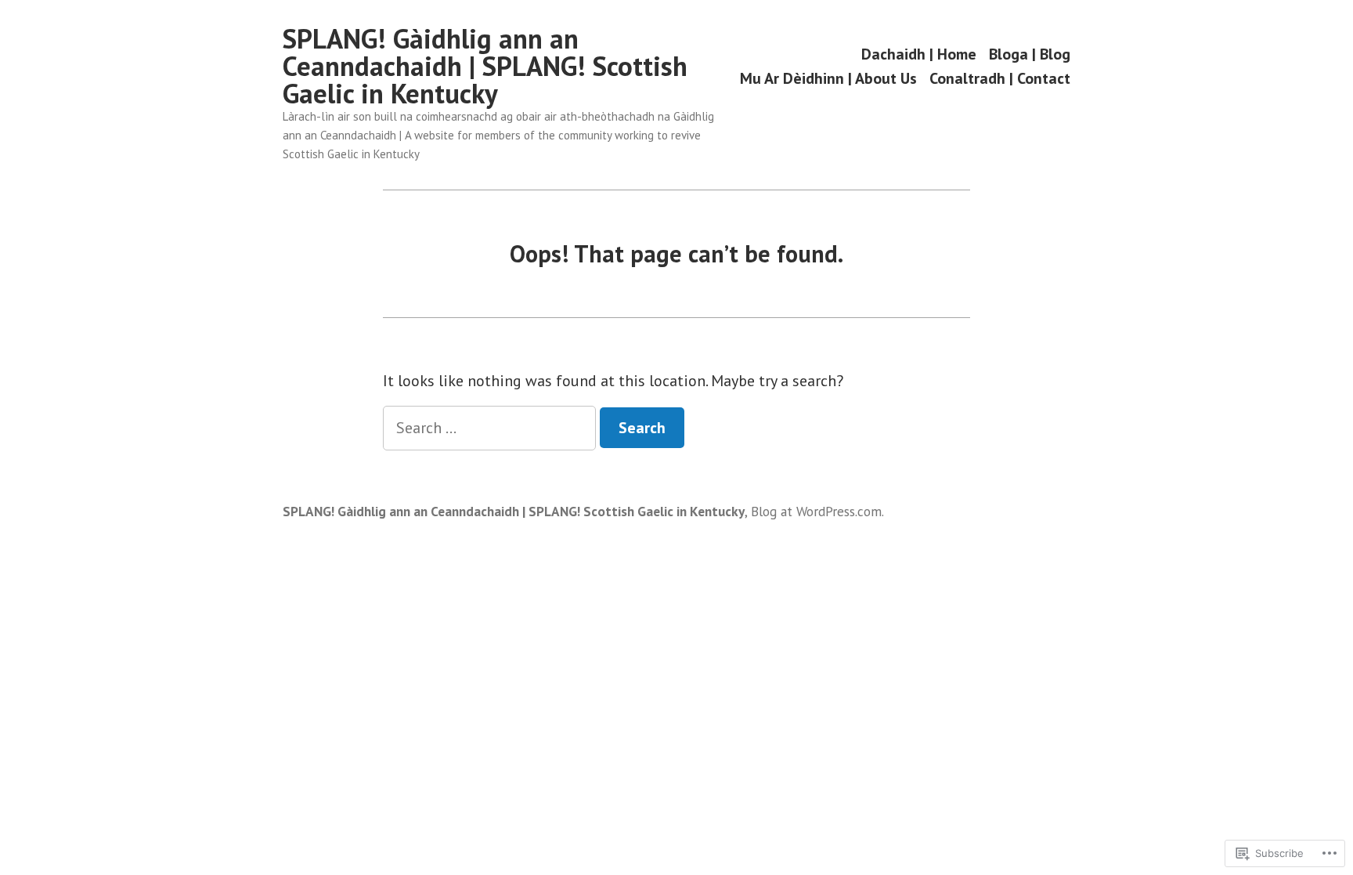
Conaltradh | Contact (999, 79)
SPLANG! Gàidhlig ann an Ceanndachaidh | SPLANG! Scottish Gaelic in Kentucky (485, 65)
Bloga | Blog (1029, 54)
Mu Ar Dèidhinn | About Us (828, 79)
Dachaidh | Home (918, 54)
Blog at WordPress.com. (817, 511)
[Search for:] (491, 428)
